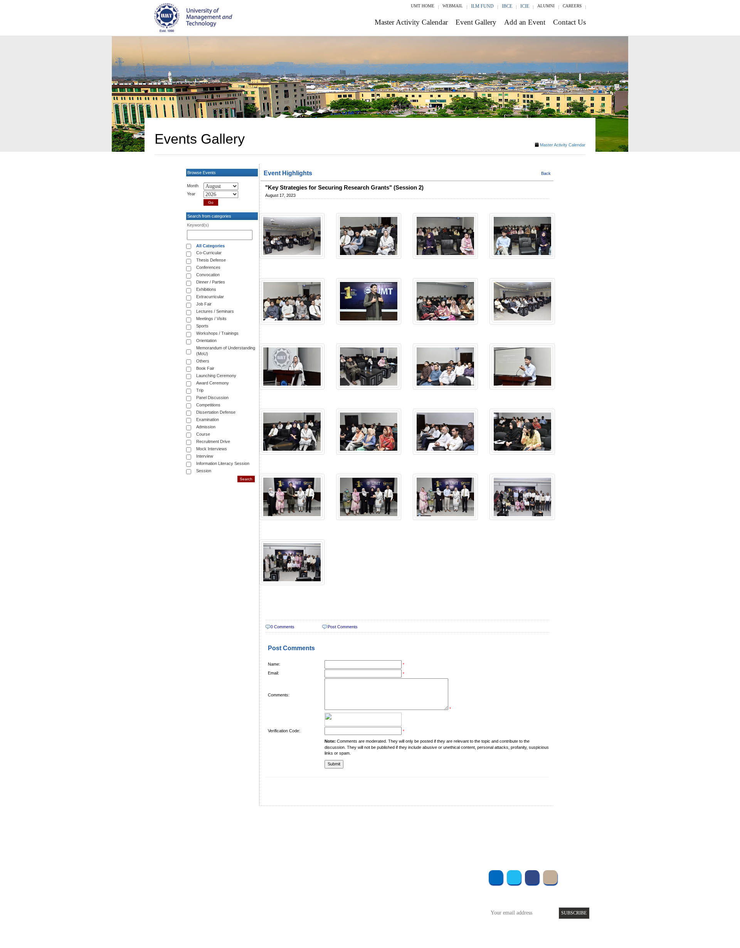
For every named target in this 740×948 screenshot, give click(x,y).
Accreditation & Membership (336, 886)
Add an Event (524, 22)
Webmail (452, 5)
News (312, 917)
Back (546, 173)
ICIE (524, 6)
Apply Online (245, 917)
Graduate (240, 886)
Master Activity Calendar (411, 22)
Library (427, 875)
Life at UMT (319, 906)
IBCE (507, 6)
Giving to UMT (322, 896)
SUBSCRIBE (574, 913)
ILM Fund (482, 6)
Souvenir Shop (434, 917)
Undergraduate (246, 875)
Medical (428, 906)
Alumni (546, 5)
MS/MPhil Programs (252, 896)
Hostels (427, 896)
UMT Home (422, 5)
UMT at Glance (322, 875)
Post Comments (343, 626)
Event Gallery (476, 22)
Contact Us (569, 22)
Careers (572, 5)
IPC (423, 886)
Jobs (311, 927)
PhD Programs (246, 906)
